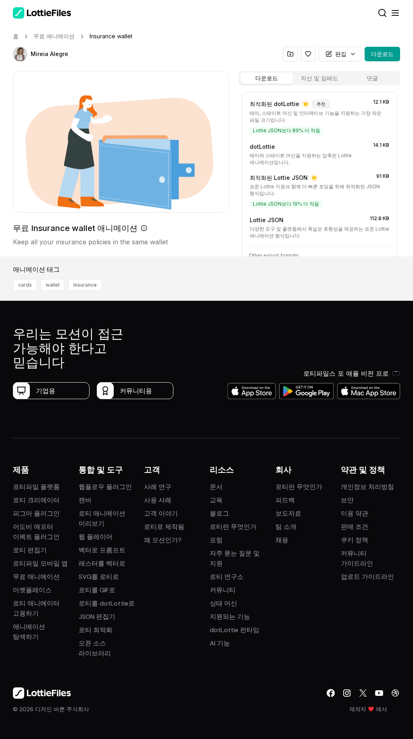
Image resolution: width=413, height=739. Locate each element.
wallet (53, 285)
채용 (281, 540)
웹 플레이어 (96, 537)
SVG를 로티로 (99, 576)
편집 (340, 53)
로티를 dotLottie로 (107, 603)
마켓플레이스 (32, 590)
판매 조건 (354, 527)
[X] (363, 693)
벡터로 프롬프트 (102, 550)
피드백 (285, 500)
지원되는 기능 (230, 616)
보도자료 (288, 513)
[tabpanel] (319, 172)
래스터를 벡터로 (102, 563)
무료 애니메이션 (36, 576)
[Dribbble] (395, 693)
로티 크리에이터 (36, 500)
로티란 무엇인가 (233, 527)
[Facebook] (331, 693)
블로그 (219, 513)
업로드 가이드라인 (367, 576)
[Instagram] (347, 693)
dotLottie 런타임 (234, 630)
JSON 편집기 (97, 616)
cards (25, 285)
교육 (216, 500)
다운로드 (382, 53)
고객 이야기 (161, 513)
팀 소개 (285, 527)
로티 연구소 (227, 576)
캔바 (85, 500)
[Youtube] (379, 693)
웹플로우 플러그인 (105, 487)
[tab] (266, 78)
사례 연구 (157, 487)
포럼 (216, 540)
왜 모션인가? (162, 540)
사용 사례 (157, 500)
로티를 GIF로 (97, 590)
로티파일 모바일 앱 (40, 563)
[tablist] (319, 78)
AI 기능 (220, 643)
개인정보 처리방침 (367, 487)
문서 (216, 487)
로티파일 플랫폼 (36, 487)
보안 (347, 500)
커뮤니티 (223, 590)
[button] (20, 54)
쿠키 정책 (354, 540)
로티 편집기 (30, 550)
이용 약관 (354, 513)
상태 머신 (223, 603)
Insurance (85, 285)
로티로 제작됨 (164, 527)
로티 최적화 (96, 630)
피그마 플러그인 (36, 513)
